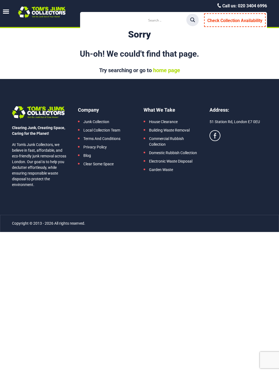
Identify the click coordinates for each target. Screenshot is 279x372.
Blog (87, 155)
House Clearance (163, 122)
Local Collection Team (101, 130)
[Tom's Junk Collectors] (42, 12)
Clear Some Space (98, 164)
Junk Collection (96, 122)
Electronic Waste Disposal (170, 161)
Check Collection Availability (234, 20)
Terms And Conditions (101, 138)
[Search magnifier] (192, 20)
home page (166, 70)
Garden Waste (161, 169)
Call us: (244, 5)
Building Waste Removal (169, 130)
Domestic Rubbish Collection (173, 153)
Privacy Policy (95, 147)
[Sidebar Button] (6, 11)
